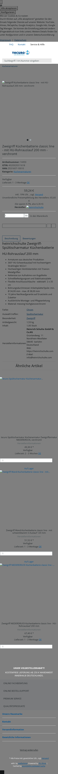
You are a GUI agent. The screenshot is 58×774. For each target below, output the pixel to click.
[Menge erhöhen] (25, 219)
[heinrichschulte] (35, 207)
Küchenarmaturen (22, 171)
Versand (39, 194)
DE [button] (28, 182)
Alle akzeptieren (9, 8)
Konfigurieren (7, 12)
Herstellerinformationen (29, 443)
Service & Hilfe (37, 44)
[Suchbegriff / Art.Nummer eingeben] (54, 60)
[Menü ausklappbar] (6, 53)
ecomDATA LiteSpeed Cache (33, 766)
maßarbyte (22, 763)
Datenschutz (20, 40)
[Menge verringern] (3, 216)
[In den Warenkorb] (55, 460)
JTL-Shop (42, 763)
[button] (49, 43)
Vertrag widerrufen (29, 750)
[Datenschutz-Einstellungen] (1, 2)
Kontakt (21, 44)
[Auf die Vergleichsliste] (49, 226)
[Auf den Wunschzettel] (53, 226)
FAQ (11, 44)
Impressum (5, 40)
